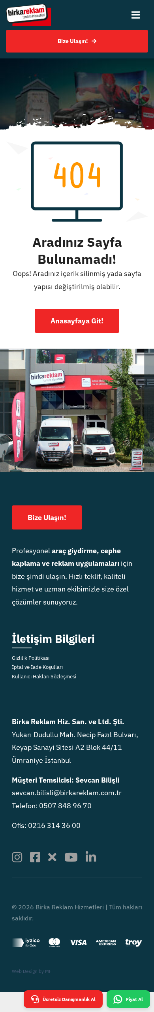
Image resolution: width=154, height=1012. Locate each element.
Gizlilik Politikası (30, 658)
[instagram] (17, 857)
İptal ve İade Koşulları (37, 667)
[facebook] (35, 857)
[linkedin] (91, 857)
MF (48, 971)
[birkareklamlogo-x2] (28, 7)
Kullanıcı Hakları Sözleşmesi (44, 676)
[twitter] (52, 857)
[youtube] (71, 857)
